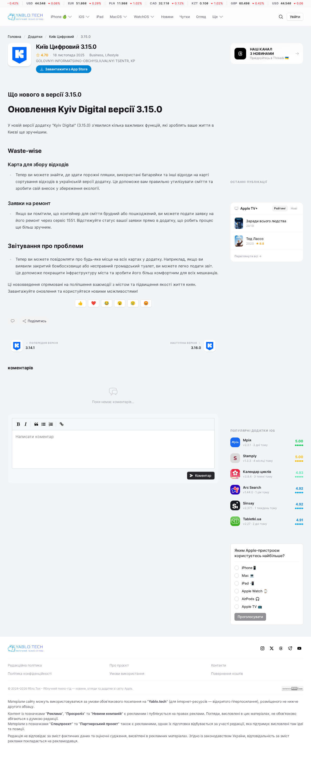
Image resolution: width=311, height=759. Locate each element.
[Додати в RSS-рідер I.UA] (292, 688)
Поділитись (37, 321)
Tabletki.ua (252, 519)
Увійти (295, 17)
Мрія (247, 440)
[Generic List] (43, 424)
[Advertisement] (266, 126)
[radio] (236, 568)
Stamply (250, 456)
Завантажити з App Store (66, 69)
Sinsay (248, 503)
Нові (294, 208)
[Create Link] (61, 424)
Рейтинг (280, 208)
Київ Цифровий (61, 36)
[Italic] (25, 424)
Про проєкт (119, 665)
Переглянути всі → (247, 256)
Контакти (218, 665)
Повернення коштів (227, 673)
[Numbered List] (50, 424)
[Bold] (18, 424)
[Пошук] (281, 17)
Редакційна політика (25, 665)
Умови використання (127, 673)
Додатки (35, 36)
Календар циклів (257, 472)
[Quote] (36, 424)
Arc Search (252, 487)
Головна (14, 36)
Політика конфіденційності (30, 673)
